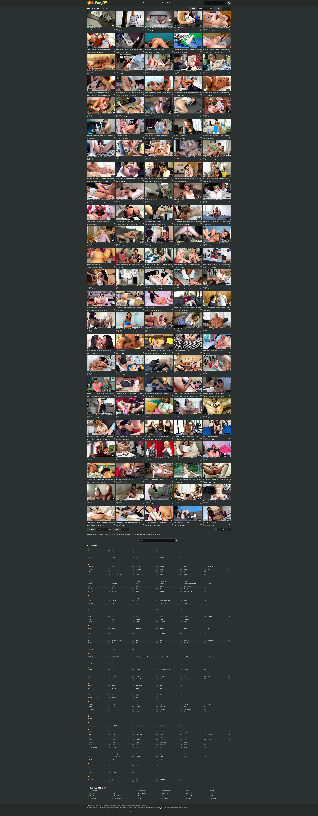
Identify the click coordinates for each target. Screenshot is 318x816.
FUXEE (139, 796)
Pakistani (90, 704)
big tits (94, 30)
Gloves (138, 631)
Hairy (89, 640)
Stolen (161, 747)
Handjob (90, 643)
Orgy (137, 697)
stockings (128, 534)
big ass (179, 138)
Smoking (138, 739)
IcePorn (175, 30)
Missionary (187, 679)
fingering (102, 525)
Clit (137, 583)
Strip (185, 739)
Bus (209, 569)
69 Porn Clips (213, 798)
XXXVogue (118, 224)
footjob (150, 73)
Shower (114, 739)
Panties (90, 706)
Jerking (186, 656)
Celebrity (90, 591)
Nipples (114, 688)
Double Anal (163, 598)
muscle (188, 439)
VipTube (118, 73)
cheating (188, 116)
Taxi (89, 756)
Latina (113, 669)
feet (150, 138)
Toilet (161, 759)
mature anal (182, 116)
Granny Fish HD (142, 790)
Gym (209, 628)
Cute (209, 581)
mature (218, 30)
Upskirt (138, 766)
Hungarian (210, 640)
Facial (89, 616)
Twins (185, 756)
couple (124, 202)
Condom (162, 583)
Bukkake (186, 574)
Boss (161, 569)
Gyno (209, 631)
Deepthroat (91, 603)
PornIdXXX (205, 95)
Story (185, 732)
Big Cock (138, 569)
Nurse (161, 688)
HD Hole (116, 790)
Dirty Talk (114, 600)
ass (93, 181)
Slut (137, 732)
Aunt (161, 560)
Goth (137, 633)
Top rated (209, 8)
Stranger (186, 734)
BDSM (216, 159)
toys (183, 353)
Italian (113, 649)
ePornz (116, 793)
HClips (175, 138)
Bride (185, 566)
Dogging (138, 598)
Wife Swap (139, 782)
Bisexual (138, 572)
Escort (161, 610)
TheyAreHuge (90, 267)
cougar (99, 95)
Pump (185, 712)
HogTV (117, 331)
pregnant (195, 396)
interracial (209, 267)
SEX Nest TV (213, 796)
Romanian (114, 725)
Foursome (162, 621)
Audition (162, 557)
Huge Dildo (187, 643)
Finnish (138, 619)
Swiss (209, 737)
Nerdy (113, 685)
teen (116, 534)
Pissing (138, 706)
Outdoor (162, 695)
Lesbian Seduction (165, 669)
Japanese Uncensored (142, 656)
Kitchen (114, 663)
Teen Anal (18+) (116, 756)
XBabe (88, 73)
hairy (190, 396)
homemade (152, 116)
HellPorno (205, 73)
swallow (212, 138)
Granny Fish (165, 793)
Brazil (161, 574)
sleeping (94, 52)
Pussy (209, 704)
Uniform (114, 766)
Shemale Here (189, 796)
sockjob (122, 534)
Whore (113, 782)
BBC (89, 574)
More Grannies (94, 796)
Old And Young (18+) (93, 697)
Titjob (161, 756)
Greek (185, 628)
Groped (186, 631)
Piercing (138, 704)
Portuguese (163, 706)
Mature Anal (139, 679)
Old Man (114, 695)
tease (209, 482)
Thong (137, 754)
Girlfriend (114, 631)
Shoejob (114, 732)
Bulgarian (210, 566)
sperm (208, 504)
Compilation (163, 581)
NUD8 (187, 790)
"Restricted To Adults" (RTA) (103, 811)
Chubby (114, 589)
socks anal (136, 534)
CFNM (113, 581)
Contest (162, 586)
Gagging (90, 628)
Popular (193, 8)
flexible (155, 181)
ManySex (118, 52)
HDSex (175, 504)
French (186, 616)
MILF (157, 116)
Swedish (210, 732)
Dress (185, 598)
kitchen (214, 30)
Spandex (138, 747)
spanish (181, 288)
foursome (160, 181)
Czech (209, 583)
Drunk (185, 600)
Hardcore (114, 643)
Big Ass (138, 566)
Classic (138, 581)
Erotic (137, 610)
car (180, 310)
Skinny (113, 745)
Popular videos (147, 3)
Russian (162, 725)
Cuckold (186, 589)
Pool (161, 704)
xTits (175, 95)
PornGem (89, 202)
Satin (89, 734)
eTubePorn (93, 798)
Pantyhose (91, 709)
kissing (217, 396)
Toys (185, 754)
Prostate (162, 712)
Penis (113, 709)
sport (213, 525)
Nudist (137, 688)
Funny (185, 621)
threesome (152, 245)
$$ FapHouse (177, 52)
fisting (209, 418)
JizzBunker (147, 202)
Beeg (146, 73)
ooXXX (175, 73)
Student (186, 742)
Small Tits (138, 737)
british (122, 52)
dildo (182, 52)
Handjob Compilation (117, 640)
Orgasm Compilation (141, 695)
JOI (122, 73)
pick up (101, 116)
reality (183, 95)
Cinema (114, 591)
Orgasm (114, 697)
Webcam (90, 779)
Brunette (186, 572)
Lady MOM (188, 798)
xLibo (139, 798)
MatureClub (147, 52)
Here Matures (165, 798)
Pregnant (162, 709)
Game (89, 631)
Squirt (161, 739)
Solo (137, 745)
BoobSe (146, 95)
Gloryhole (138, 628)
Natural (90, 685)
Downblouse (163, 603)
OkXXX (89, 52)
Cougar (162, 589)
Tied (137, 759)
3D (112, 550)
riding (180, 181)
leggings (149, 534)
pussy (222, 52)
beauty (93, 525)
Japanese (90, 656)
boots (123, 439)
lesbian (158, 159)
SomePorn (205, 30)
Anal (89, 560)
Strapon (186, 737)
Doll (137, 600)
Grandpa (162, 628)
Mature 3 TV (93, 793)
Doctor (114, 603)
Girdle (113, 628)
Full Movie (186, 619)
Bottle (161, 572)
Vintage (114, 772)
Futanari (210, 616)
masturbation (101, 181)
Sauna (89, 737)
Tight (161, 754)
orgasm (152, 288)
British (185, 569)
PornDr (117, 461)
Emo (113, 610)
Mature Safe (117, 796)
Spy (161, 737)
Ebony (89, 610)
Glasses (114, 633)
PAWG (113, 706)
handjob (127, 224)
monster (136, 331)
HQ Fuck (212, 790)
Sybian (209, 739)
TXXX (204, 138)
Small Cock (139, 734)
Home (139, 3)
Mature (138, 676)
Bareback (90, 569)
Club (137, 589)
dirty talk (159, 224)
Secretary (90, 739)
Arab (113, 560)
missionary (135, 95)
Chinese (114, 586)
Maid (89, 676)
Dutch (185, 603)
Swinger (210, 734)
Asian (137, 560)
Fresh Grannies (142, 793)
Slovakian (114, 747)
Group (185, 633)
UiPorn (175, 353)
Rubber (138, 725)
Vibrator (90, 772)
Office (89, 695)
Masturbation (115, 679)
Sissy (113, 742)
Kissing (90, 663)
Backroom (90, 566)
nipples (96, 267)
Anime (113, 557)
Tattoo (90, 754)
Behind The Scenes (117, 574)
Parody (90, 712)
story (196, 116)
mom (123, 396)
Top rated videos (167, 3)
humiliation (157, 534)
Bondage (162, 566)
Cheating (114, 583)
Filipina (137, 616)
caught (179, 525)
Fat (113, 616)
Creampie (186, 581)
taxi (187, 310)
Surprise (186, 745)
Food (161, 619)
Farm (89, 619)
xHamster (89, 30)
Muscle (210, 679)
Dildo (113, 598)
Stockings (162, 745)
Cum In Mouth (188, 591)
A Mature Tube (118, 798)
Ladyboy (90, 669)
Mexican (162, 676)
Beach (113, 569)
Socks (137, 742)
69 (136, 550)
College (138, 591)
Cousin (162, 591)
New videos (157, 3)
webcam (108, 95)
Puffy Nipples (187, 709)
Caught (90, 589)
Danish (89, 600)
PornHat (204, 439)
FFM (161, 245)
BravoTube (205, 116)
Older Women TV (94, 790)
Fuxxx (117, 418)
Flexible (162, 616)
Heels (137, 640)
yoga (107, 418)
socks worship (109, 534)
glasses (181, 439)
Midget (162, 679)
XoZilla (89, 116)
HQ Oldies (164, 796)
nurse (212, 245)
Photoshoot (115, 712)
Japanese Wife (164, 656)
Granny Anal (163, 633)
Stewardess (163, 742)
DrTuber (147, 138)
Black (137, 574)
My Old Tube (213, 793)
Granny (162, 631)
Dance (89, 598)
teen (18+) (153, 159)
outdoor (156, 288)
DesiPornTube (119, 95)
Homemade (163, 640)
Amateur (90, 557)
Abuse (112, 813)
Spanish (162, 732)
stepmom (180, 73)
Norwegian (139, 685)
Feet (113, 619)
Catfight (90, 586)
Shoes (113, 734)
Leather (138, 669)
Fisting (137, 621)
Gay (89, 633)
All (218, 8)
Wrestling (162, 779)
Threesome (139, 756)
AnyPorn (89, 95)
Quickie (90, 718)
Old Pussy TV (97, 3)
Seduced (90, 742)
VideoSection (206, 52)
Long (226, 8)
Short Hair (114, 737)
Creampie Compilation (190, 583)
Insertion (90, 649)
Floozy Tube (189, 793)
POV (212, 504)
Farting (90, 621)
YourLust (118, 353)
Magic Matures (166, 790)
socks (98, 30)
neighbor (103, 418)
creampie (153, 52)
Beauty (114, 572)
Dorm (137, 603)
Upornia (204, 353)
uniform (216, 245)
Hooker (162, 643)
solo (96, 159)
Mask (89, 679)
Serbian (90, 745)
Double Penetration (165, 600)
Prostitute (186, 704)
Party (113, 704)
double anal (221, 159)
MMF (122, 116)
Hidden (138, 643)
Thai (113, 759)
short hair (210, 181)
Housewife (187, 640)
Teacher (90, 759)
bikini (123, 30)
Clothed (138, 586)
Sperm (161, 734)
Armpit (138, 557)
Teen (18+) (115, 754)
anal (100, 202)
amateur (94, 95)
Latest (201, 8)
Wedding (90, 782)
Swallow (186, 747)
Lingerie (186, 669)
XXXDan (118, 138)
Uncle (89, 766)
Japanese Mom (116, 656)
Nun (161, 685)
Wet (113, 779)
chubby (157, 245)
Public (185, 706)
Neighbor (90, 688)
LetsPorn (176, 181)
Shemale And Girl (92, 747)
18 (88, 550)
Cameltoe (90, 581)
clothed (195, 331)
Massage (114, 676)
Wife (137, 779)
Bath (89, 572)
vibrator (217, 482)
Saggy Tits (91, 732)
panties (105, 288)
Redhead (90, 725)
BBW (93, 396)
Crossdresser (187, 586)
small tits (103, 52)
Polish (137, 712)
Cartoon (90, 583)
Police (137, 709)
